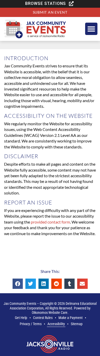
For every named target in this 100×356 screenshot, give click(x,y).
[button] (50, 3)
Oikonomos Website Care (49, 312)
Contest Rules (43, 318)
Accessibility (56, 324)
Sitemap (77, 324)
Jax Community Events (20, 303)
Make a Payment (70, 318)
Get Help (21, 318)
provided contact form (50, 221)
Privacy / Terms (31, 324)
